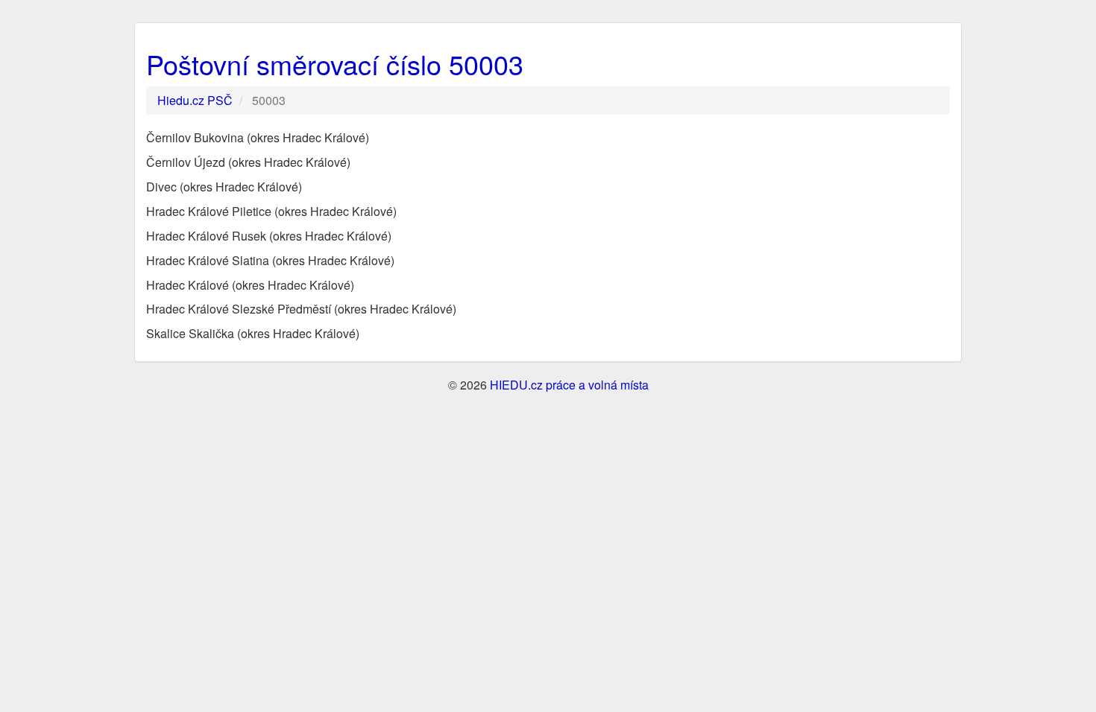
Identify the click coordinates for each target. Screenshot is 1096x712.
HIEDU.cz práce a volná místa (569, 384)
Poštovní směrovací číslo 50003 (334, 64)
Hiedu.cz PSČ (195, 100)
